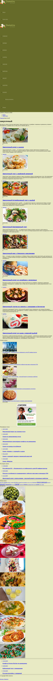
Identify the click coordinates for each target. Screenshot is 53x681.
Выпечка (5, 71)
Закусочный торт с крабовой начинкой (18, 174)
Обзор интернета (9, 99)
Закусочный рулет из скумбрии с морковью (20, 280)
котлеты (16, 482)
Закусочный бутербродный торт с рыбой (19, 200)
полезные (34, 482)
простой (48, 482)
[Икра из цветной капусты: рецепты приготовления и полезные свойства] (12, 629)
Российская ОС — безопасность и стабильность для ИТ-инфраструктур (20, 352)
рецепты (9, 484)
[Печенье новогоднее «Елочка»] (12, 657)
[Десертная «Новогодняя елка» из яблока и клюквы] (12, 571)
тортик (42, 484)
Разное (5, 92)
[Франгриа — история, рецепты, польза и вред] (12, 500)
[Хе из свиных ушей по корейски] (12, 514)
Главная (2, 118)
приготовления (42, 482)
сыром (37, 484)
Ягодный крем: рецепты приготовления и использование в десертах (19, 388)
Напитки (5, 85)
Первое (5, 43)
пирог (31, 482)
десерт (9, 482)
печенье (28, 482)
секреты (25, 484)
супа (34, 484)
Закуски (5, 64)
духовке (12, 482)
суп (32, 484)
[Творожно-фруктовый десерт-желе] (12, 557)
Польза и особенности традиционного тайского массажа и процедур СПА (20, 364)
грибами (5, 482)
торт (40, 484)
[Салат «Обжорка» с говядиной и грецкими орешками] (12, 543)
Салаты (5, 57)
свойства (21, 484)
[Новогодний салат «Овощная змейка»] (12, 528)
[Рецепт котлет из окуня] (12, 643)
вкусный (1, 482)
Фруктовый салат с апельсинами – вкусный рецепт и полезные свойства (20, 376)
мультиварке (24, 482)
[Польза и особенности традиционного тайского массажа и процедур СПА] (10, 363)
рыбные (13, 484)
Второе (5, 50)
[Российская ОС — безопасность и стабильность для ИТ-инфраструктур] (10, 351)
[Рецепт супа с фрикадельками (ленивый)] (12, 614)
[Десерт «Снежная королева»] (12, 600)
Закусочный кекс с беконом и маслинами (19, 253)
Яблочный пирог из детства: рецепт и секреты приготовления (17, 400)
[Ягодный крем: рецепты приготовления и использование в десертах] (10, 387)
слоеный (30, 484)
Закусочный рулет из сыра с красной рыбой (20, 333)
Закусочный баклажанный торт (15, 227)
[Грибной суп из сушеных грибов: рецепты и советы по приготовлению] (12, 586)
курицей (20, 482)
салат (17, 484)
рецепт (3, 484)
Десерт (5, 78)
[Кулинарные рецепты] (7, 4)
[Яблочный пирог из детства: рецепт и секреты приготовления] (10, 399)
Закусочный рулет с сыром (13, 147)
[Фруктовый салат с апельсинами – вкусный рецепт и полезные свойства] (10, 375)
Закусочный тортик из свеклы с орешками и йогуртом (24, 306)
